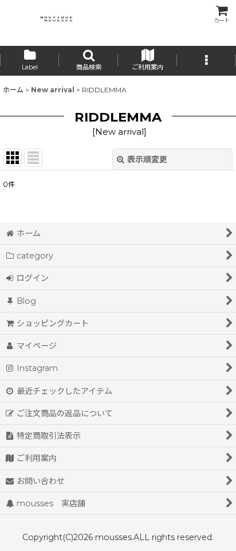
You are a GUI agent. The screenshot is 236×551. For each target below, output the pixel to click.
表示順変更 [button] (147, 159)
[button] (88, 61)
